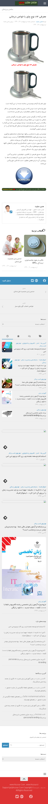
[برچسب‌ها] (40, 336)
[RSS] (40, 280)
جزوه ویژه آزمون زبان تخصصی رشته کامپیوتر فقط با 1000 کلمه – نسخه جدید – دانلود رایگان (30, 399)
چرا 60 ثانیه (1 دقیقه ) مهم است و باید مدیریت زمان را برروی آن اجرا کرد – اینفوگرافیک (32, 368)
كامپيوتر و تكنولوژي (28, 343)
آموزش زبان (42, 393)
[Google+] (36, 280)
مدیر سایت (39, 21)
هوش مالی (36, 737)
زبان (40, 737)
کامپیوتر (32, 737)
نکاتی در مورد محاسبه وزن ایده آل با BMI (34, 262)
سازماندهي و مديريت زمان (29, 360)
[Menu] (45, 3)
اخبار (37, 343)
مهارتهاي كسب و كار (40, 379)
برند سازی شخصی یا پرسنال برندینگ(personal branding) (34, 414)
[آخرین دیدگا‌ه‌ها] (29, 336)
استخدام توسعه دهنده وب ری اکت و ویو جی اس (30, 350)
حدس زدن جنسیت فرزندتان (14, 260)
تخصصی (44, 737)
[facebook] (44, 280)
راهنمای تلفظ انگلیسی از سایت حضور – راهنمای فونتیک (24, 698)
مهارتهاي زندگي (41, 410)
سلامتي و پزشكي (7, 9)
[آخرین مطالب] (7, 336)
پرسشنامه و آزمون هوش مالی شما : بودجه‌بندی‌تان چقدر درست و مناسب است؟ (30, 383)
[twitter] (32, 280)
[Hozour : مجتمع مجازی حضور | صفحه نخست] (22, 3)
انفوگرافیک (42, 360)
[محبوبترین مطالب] (18, 336)
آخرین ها (43, 343)
